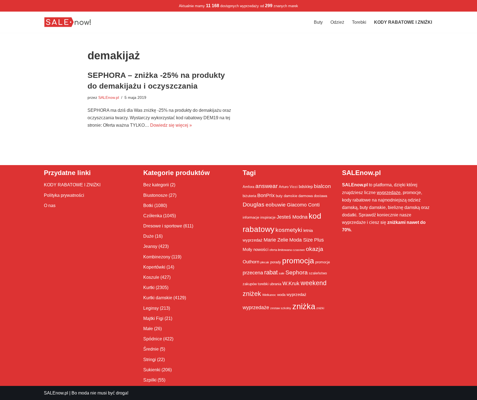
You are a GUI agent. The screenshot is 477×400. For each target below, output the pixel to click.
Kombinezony (156, 257)
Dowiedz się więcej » (171, 125)
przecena (253, 273)
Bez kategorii (156, 184)
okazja (314, 249)
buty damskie (286, 196)
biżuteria (249, 196)
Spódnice (152, 339)
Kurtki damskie (157, 297)
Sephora (296, 272)
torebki (263, 284)
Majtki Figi (153, 318)
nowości (260, 249)
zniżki (320, 308)
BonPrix (266, 195)
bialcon (322, 186)
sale (281, 273)
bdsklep (306, 186)
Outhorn (251, 261)
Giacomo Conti (303, 205)
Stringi (149, 359)
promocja (298, 260)
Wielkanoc (269, 294)
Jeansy (150, 246)
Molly (247, 249)
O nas (49, 205)
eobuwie (276, 205)
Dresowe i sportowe (162, 226)
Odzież (337, 22)
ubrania (275, 284)
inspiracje (267, 217)
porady (275, 262)
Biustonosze (155, 195)
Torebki (359, 22)
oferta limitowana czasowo (287, 249)
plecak (264, 262)
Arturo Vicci (288, 187)
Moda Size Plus (306, 240)
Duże (148, 236)
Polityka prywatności (64, 195)
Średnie (151, 349)
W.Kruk (291, 283)
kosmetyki (288, 230)
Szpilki (150, 380)
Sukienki (151, 369)
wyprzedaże (256, 307)
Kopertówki (154, 267)
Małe (148, 328)
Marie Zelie (276, 240)
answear (266, 186)
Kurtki (149, 287)
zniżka (303, 306)
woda (281, 295)
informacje (251, 217)
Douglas (253, 204)
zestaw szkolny (280, 308)
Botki (148, 205)
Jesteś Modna (292, 217)
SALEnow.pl (108, 97)
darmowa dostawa (312, 196)
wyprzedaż (296, 294)
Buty (318, 22)
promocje (322, 262)
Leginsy (151, 308)
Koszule (151, 277)
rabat (271, 272)
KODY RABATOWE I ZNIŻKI (72, 184)
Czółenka (152, 215)
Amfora (248, 187)
